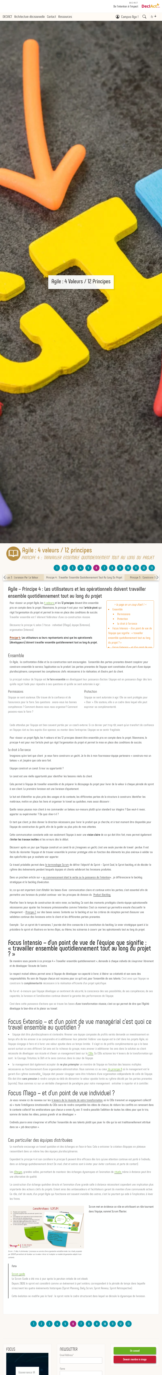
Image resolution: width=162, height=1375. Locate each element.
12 (144, 568)
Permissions (123, 614)
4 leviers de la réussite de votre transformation (77, 1100)
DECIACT (133, 3)
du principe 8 (114, 1069)
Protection (122, 619)
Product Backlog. (102, 895)
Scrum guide (18, 1274)
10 (128, 568)
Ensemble (117, 609)
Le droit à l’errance (127, 623)
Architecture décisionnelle (29, 17)
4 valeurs (49, 603)
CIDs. (90, 1053)
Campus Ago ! (129, 17)
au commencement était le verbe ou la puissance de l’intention (76, 877)
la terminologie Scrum (57, 865)
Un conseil (135, 1350)
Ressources (65, 17)
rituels (118, 1172)
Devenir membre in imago (134, 1359)
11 (136, 568)
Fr (152, 17)
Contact (51, 17)
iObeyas (18, 1172)
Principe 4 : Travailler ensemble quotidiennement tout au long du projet (84, 577)
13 (152, 568)
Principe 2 (30, 912)
